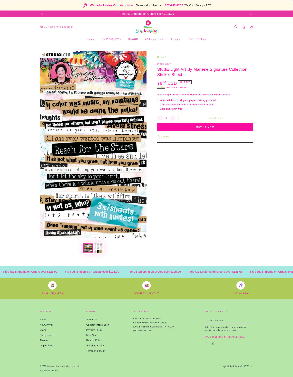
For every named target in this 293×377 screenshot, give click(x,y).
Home (160, 57)
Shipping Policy (95, 345)
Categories (46, 335)
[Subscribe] (251, 320)
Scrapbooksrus (54, 366)
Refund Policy (94, 340)
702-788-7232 (174, 5)
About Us (91, 319)
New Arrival (46, 324)
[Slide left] (42, 14)
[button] (236, 27)
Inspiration (46, 345)
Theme (44, 340)
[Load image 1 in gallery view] (88, 248)
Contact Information (97, 324)
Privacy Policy (94, 329)
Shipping (161, 87)
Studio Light (164, 64)
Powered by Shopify (49, 370)
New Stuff (91, 335)
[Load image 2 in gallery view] (98, 248)
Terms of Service (96, 350)
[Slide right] (250, 14)
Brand (43, 329)
